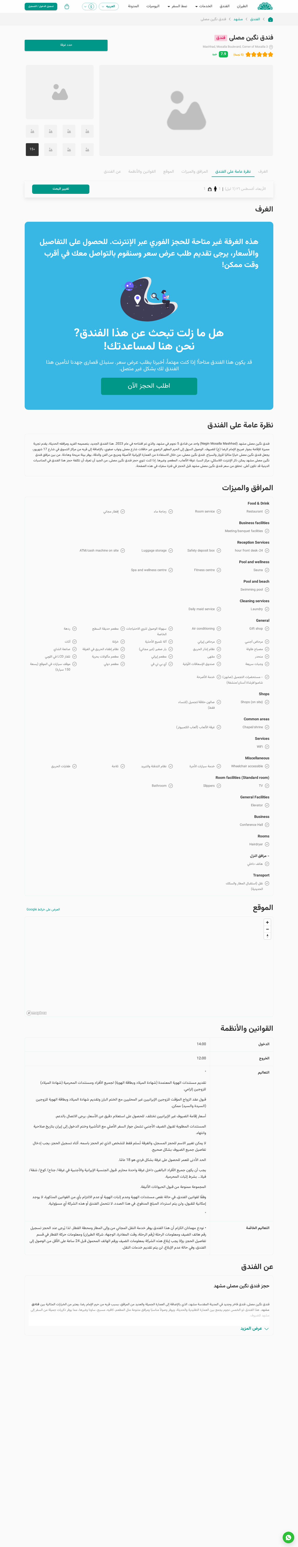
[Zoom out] (267, 929)
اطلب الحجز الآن (149, 386)
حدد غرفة (66, 45)
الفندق (255, 19)
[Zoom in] (267, 922)
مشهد (238, 19)
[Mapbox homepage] (36, 1013)
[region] (149, 967)
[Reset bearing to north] (267, 935)
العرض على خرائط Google (43, 909)
